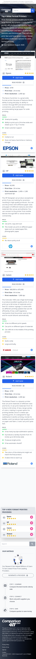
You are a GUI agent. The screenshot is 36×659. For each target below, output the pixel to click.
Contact (4, 652)
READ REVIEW (17, 82)
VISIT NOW (19, 78)
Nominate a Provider (16, 575)
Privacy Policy (5, 644)
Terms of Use (5, 647)
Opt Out (4, 650)
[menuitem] (18, 517)
